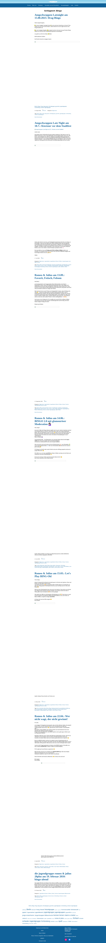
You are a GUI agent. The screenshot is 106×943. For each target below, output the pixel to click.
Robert (36, 409)
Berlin (36, 106)
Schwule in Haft (42, 940)
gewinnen (46, 866)
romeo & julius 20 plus (68, 918)
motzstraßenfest (55, 265)
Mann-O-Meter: (42, 933)
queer (50, 567)
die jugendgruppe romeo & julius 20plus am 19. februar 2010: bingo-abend (53, 876)
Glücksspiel (54, 709)
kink (48, 408)
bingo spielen (52, 565)
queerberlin (61, 265)
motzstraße (49, 265)
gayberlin (60, 407)
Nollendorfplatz (45, 567)
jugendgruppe (58, 264)
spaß (59, 266)
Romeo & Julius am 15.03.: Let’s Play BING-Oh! (53, 575)
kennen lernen (44, 408)
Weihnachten (31, 923)
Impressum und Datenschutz (42, 927)
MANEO (42, 938)
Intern (42, 930)
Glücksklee (63, 565)
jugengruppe (74, 912)
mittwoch (24, 918)
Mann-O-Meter (68, 927)
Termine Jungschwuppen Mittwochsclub (62, 893)
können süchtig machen (61, 709)
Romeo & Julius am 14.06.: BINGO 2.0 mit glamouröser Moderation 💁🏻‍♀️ (50, 421)
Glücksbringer (40, 709)
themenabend (74, 921)
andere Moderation (40, 565)
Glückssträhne (46, 566)
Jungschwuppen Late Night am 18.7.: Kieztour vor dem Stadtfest (53, 124)
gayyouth (54, 264)
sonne (56, 921)
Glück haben (51, 866)
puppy (56, 408)
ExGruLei (44, 110)
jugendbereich (39, 912)
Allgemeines (54, 110)
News (32, 935)
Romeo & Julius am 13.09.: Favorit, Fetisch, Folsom (50, 276)
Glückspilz (50, 709)
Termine (36, 935)
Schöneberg (37, 107)
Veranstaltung (25, 923)
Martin (77, 915)
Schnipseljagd (66, 265)
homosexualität (65, 909)
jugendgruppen (63, 106)
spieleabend (65, 921)
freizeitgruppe (52, 106)
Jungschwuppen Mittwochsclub (44, 915)
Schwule (61, 895)
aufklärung (24, 909)
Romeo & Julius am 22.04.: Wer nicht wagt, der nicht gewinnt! (52, 718)
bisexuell (44, 264)
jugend (24, 912)
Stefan (42, 258)
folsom (50, 407)
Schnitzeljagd (37, 266)
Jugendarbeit (47, 261)
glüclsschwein (52, 566)
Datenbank (50, 935)
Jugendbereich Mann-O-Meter (56, 261)
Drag (42, 106)
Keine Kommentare (38, 117)
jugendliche (69, 912)
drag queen (45, 106)
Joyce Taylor (57, 566)
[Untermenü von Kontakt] (78, 5)
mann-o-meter (44, 265)
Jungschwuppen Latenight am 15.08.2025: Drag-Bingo (51, 16)
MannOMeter (66, 566)
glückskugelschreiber (39, 566)
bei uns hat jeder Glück (41, 708)
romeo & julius (57, 567)
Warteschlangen (47, 867)
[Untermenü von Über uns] (36, 5)
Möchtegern (34, 918)
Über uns (46, 935)
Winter (35, 923)
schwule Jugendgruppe (45, 107)
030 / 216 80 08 (68, 933)
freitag (38, 909)
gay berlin (57, 106)
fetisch (47, 407)
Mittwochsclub (30, 918)
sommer (53, 921)
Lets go (61, 566)
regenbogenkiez (66, 408)
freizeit (42, 909)
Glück (36, 709)
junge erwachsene (28, 915)
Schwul (38, 262)
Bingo (39, 106)
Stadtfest (62, 266)
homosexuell (74, 909)
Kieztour (39, 265)
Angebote (41, 935)
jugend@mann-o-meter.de (70, 936)
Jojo (79, 909)
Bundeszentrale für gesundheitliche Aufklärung (61, 708)
